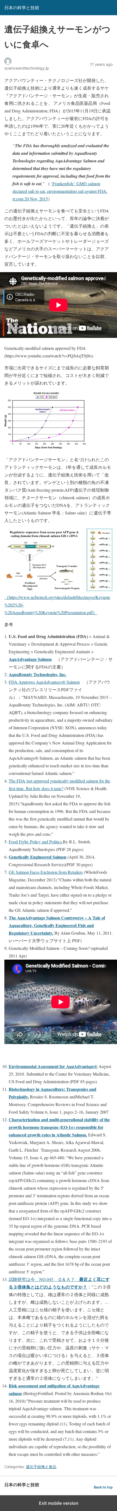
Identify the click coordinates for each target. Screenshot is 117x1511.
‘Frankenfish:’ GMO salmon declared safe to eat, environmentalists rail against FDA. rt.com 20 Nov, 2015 (60, 191)
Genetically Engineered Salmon (37, 857)
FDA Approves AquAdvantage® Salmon (44, 682)
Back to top (103, 1487)
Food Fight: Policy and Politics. (36, 841)
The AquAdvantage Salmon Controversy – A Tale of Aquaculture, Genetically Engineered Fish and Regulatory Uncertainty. (57, 925)
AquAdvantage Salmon (30, 659)
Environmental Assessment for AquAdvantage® (53, 1066)
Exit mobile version (58, 1503)
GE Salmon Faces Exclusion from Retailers (46, 872)
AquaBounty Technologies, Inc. (37, 674)
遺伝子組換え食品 (41, 1466)
